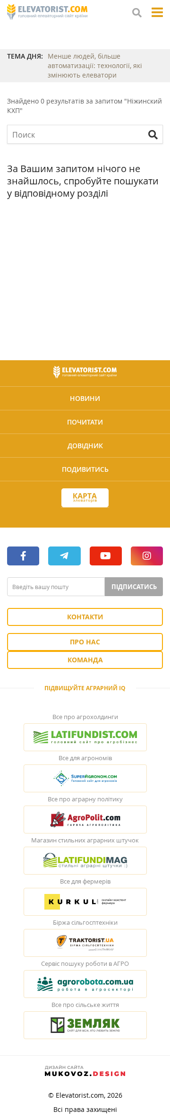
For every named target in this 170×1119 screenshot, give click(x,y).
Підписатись (134, 586)
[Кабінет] (85, 515)
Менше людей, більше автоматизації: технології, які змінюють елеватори (95, 65)
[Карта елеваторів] (85, 498)
